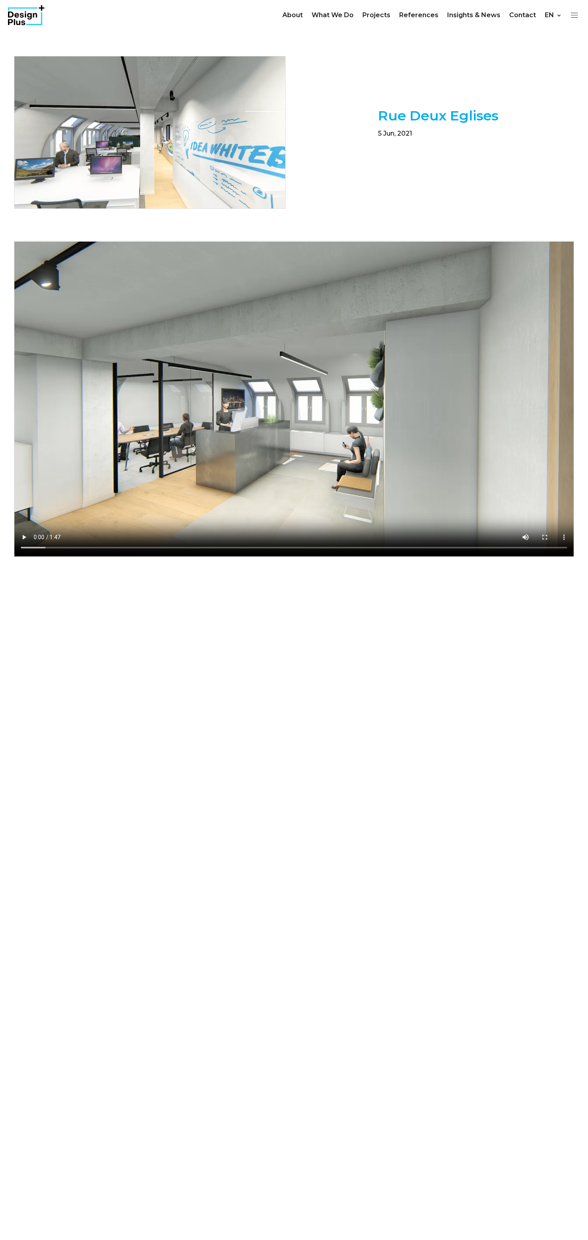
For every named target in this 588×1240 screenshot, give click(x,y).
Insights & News (473, 15)
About (292, 15)
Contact (522, 15)
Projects (376, 15)
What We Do (333, 15)
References (418, 15)
